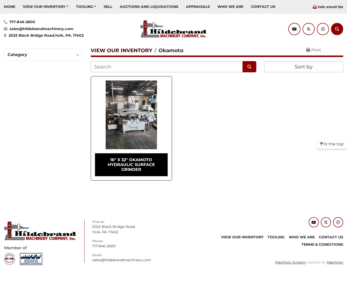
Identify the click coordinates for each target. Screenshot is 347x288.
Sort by (304, 67)
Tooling (84, 6)
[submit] (249, 66)
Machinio (335, 262)
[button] (45, 6)
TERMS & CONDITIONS (322, 244)
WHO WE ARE (230, 6)
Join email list (330, 7)
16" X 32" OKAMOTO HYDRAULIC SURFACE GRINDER (131, 164)
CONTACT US (263, 6)
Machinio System (290, 262)
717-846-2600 (22, 22)
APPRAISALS (198, 6)
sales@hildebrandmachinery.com (41, 28)
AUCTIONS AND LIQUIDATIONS (149, 6)
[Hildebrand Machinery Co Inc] (40, 230)
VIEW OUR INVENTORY (44, 6)
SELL (108, 6)
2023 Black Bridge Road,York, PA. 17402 (46, 35)
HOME (9, 6)
